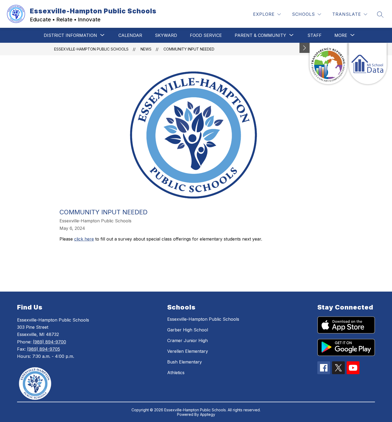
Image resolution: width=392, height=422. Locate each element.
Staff (314, 35)
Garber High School (187, 329)
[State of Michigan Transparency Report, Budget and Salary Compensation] (328, 63)
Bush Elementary (184, 362)
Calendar (130, 35)
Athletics (176, 372)
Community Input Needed (188, 49)
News (146, 49)
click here (84, 239)
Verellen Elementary (187, 351)
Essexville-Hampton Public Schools (91, 49)
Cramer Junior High (187, 340)
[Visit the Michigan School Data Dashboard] (368, 63)
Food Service (206, 35)
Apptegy (207, 414)
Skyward (166, 35)
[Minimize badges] (304, 48)
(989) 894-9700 (49, 341)
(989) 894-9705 (43, 349)
